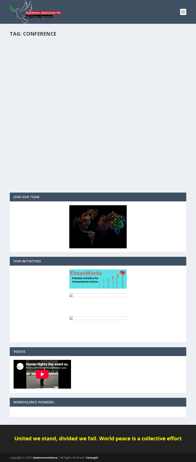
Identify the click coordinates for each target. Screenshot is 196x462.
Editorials (19, 160)
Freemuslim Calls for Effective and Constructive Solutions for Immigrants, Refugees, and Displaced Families (95, 153)
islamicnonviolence (45, 457)
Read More (23, 176)
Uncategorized (33, 160)
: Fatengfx (91, 457)
